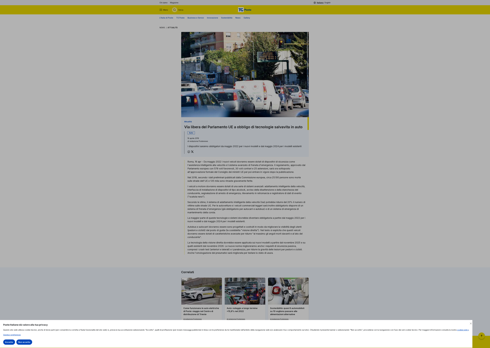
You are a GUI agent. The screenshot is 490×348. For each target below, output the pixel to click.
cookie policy (463, 330)
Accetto (9, 342)
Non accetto (24, 342)
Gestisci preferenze (12, 335)
